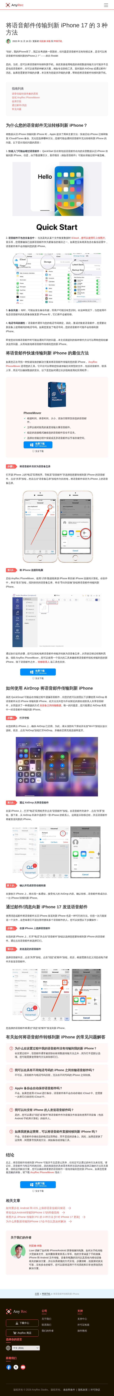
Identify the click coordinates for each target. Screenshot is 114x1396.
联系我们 (46, 1325)
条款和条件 (69, 1389)
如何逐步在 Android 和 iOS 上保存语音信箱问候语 (35, 1208)
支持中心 (82, 1319)
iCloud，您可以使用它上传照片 (88, 238)
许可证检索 (83, 1325)
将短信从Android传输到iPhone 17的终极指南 (32, 1212)
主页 (37, 1294)
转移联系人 (44, 662)
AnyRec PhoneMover (42, 1172)
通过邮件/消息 (19, 105)
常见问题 (16, 109)
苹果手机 (58, 41)
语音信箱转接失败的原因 (25, 93)
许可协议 (95, 1389)
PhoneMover (32, 413)
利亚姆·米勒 (45, 41)
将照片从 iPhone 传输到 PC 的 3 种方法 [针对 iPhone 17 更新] (43, 1217)
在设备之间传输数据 (50, 705)
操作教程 (82, 1330)
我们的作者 (48, 1330)
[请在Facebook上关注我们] (9, 1367)
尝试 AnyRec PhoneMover (26, 97)
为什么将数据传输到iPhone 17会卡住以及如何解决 (36, 1221)
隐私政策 (83, 1389)
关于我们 (46, 1319)
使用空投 (16, 101)
